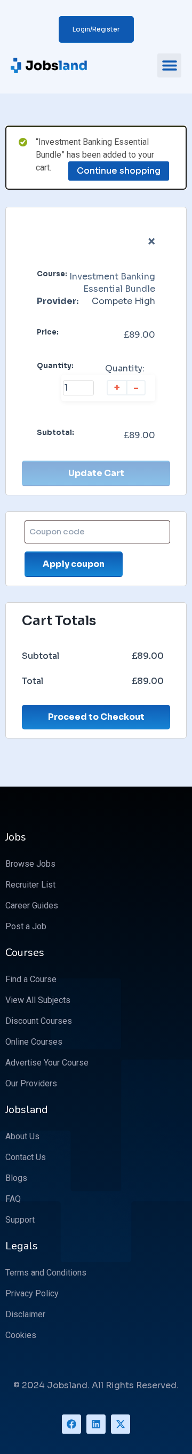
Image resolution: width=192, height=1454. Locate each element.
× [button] (151, 241)
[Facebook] (71, 1424)
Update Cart (96, 473)
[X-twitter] (120, 1424)
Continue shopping (119, 170)
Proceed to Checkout (96, 716)
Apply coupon (74, 564)
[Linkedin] (96, 1424)
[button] (169, 65)
